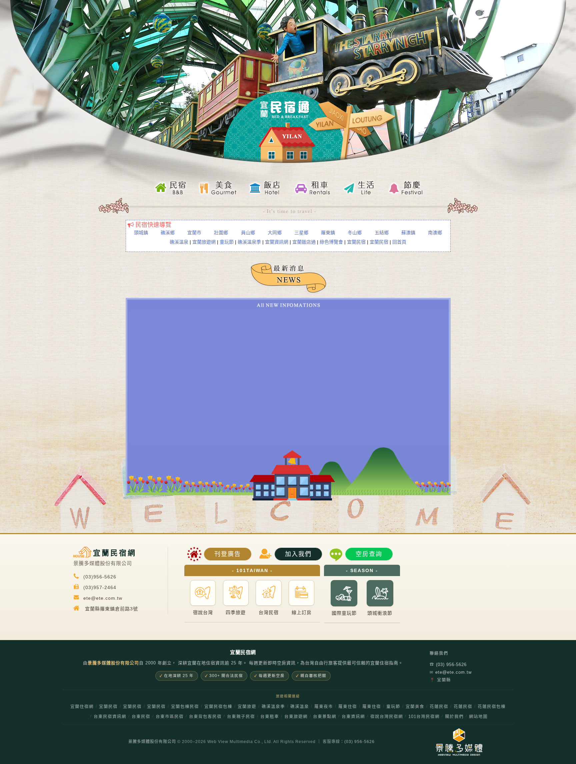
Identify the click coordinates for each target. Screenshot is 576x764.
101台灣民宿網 (424, 716)
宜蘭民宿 (356, 242)
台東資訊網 (353, 716)
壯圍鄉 (221, 232)
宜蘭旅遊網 (204, 242)
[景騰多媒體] (455, 742)
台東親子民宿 (241, 716)
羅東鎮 (328, 232)
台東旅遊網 (296, 716)
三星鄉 (301, 232)
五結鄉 (382, 232)
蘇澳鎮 (408, 232)
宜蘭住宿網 (82, 706)
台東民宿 (141, 716)
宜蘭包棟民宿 (185, 706)
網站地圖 (478, 716)
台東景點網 (324, 716)
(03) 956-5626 (448, 664)
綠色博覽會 (331, 242)
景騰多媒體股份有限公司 (152, 741)
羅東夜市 (323, 706)
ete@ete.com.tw (451, 672)
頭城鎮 (141, 232)
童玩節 (227, 242)
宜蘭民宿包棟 (218, 706)
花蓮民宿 (439, 706)
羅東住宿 (347, 706)
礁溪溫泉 (179, 242)
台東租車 (269, 716)
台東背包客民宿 (205, 716)
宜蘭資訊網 (276, 242)
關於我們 (454, 716)
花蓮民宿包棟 (492, 706)
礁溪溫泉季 (249, 242)
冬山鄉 (355, 232)
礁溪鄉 (168, 232)
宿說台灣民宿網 (386, 716)
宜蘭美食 (415, 706)
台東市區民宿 (170, 716)
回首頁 (399, 242)
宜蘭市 (194, 232)
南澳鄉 (435, 232)
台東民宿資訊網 (110, 716)
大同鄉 (275, 232)
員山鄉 (248, 232)
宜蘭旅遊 (247, 706)
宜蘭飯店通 (304, 242)
